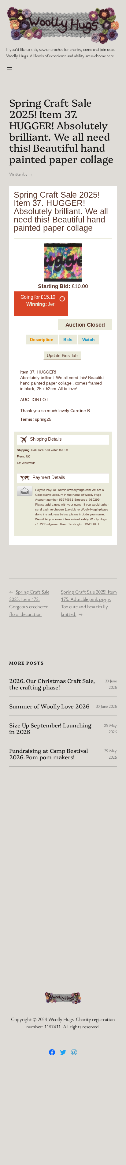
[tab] (42, 340)
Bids (67, 339)
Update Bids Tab (62, 355)
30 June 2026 (106, 706)
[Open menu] (9, 68)
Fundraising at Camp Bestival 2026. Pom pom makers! (48, 753)
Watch (88, 339)
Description (42, 339)
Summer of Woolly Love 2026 (49, 706)
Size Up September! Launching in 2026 (50, 728)
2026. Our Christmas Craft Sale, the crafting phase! (52, 683)
